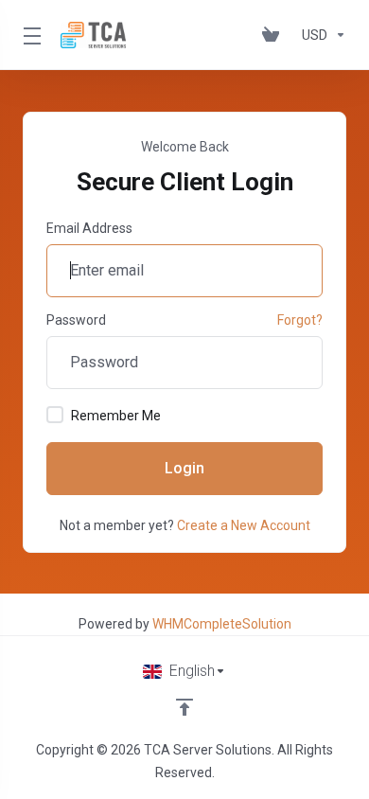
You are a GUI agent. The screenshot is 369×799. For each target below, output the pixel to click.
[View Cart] (274, 35)
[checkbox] (54, 414)
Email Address (89, 228)
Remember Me (116, 415)
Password (76, 320)
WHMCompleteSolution (221, 623)
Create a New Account (243, 525)
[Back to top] (184, 707)
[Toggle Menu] (30, 35)
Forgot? (300, 320)
